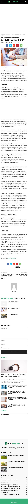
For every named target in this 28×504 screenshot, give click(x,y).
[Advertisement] (14, 18)
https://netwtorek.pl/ (12, 258)
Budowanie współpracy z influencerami (10, 486)
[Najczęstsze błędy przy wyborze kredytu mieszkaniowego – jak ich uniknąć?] (4, 406)
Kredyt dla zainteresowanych (15, 467)
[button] (26, 2)
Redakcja (5, 42)
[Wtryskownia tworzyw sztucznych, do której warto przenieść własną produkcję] (4, 393)
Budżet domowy (4, 482)
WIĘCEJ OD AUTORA (19, 298)
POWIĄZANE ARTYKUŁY (7, 298)
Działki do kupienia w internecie (16, 455)
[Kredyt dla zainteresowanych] (4, 469)
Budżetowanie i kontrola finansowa (9, 490)
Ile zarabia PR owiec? (13, 314)
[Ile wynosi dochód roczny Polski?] (4, 463)
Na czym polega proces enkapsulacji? (21, 275)
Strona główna (3, 34)
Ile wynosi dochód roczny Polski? (16, 461)
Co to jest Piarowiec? (13, 302)
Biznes (2, 37)
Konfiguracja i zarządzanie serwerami (10, 494)
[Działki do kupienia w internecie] (4, 457)
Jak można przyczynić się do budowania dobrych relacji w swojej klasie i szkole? (7, 276)
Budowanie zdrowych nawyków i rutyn (10, 488)
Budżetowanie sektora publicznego (9, 484)
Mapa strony (14, 500)
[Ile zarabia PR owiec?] (4, 316)
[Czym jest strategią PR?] (4, 310)
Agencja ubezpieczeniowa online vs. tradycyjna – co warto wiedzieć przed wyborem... (17, 398)
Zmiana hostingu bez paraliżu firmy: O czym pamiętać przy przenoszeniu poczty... (17, 386)
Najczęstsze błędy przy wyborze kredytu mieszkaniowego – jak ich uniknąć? (16, 405)
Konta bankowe (4, 492)
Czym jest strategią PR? (14, 308)
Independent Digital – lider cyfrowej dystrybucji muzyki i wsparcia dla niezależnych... (13, 375)
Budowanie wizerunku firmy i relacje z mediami (11, 37)
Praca (2, 478)
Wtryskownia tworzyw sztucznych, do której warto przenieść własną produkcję (17, 392)
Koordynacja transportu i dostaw (9, 480)
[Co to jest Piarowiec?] (4, 303)
